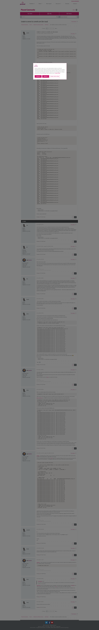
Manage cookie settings (55, 76)
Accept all (38, 76)
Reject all (45, 76)
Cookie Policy (57, 73)
